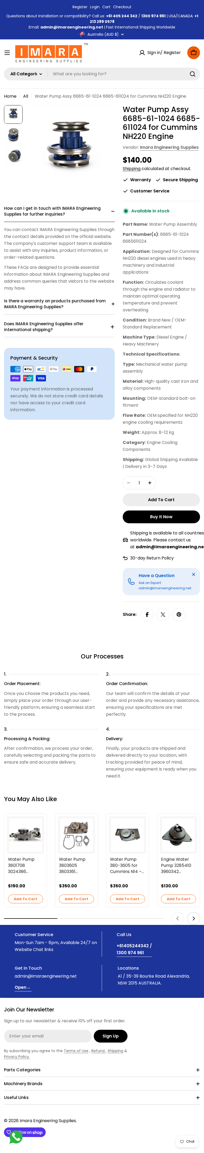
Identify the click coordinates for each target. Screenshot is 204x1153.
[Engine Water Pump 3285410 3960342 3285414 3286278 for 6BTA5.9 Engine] (178, 835)
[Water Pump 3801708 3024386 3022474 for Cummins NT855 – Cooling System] (25, 835)
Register (80, 7)
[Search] (192, 74)
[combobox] (102, 74)
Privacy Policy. (17, 1056)
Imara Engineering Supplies (169, 147)
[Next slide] (193, 918)
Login (95, 7)
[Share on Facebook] (147, 614)
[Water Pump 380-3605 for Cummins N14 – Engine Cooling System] (127, 835)
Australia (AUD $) (103, 34)
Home (10, 96)
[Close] (194, 574)
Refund (98, 1050)
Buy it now (161, 517)
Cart (106, 7)
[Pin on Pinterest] (179, 614)
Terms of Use (76, 1050)
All (25, 96)
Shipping (132, 169)
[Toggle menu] (7, 53)
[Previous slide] (177, 918)
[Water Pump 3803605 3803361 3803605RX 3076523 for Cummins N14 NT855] (76, 835)
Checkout (122, 7)
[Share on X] (163, 614)
